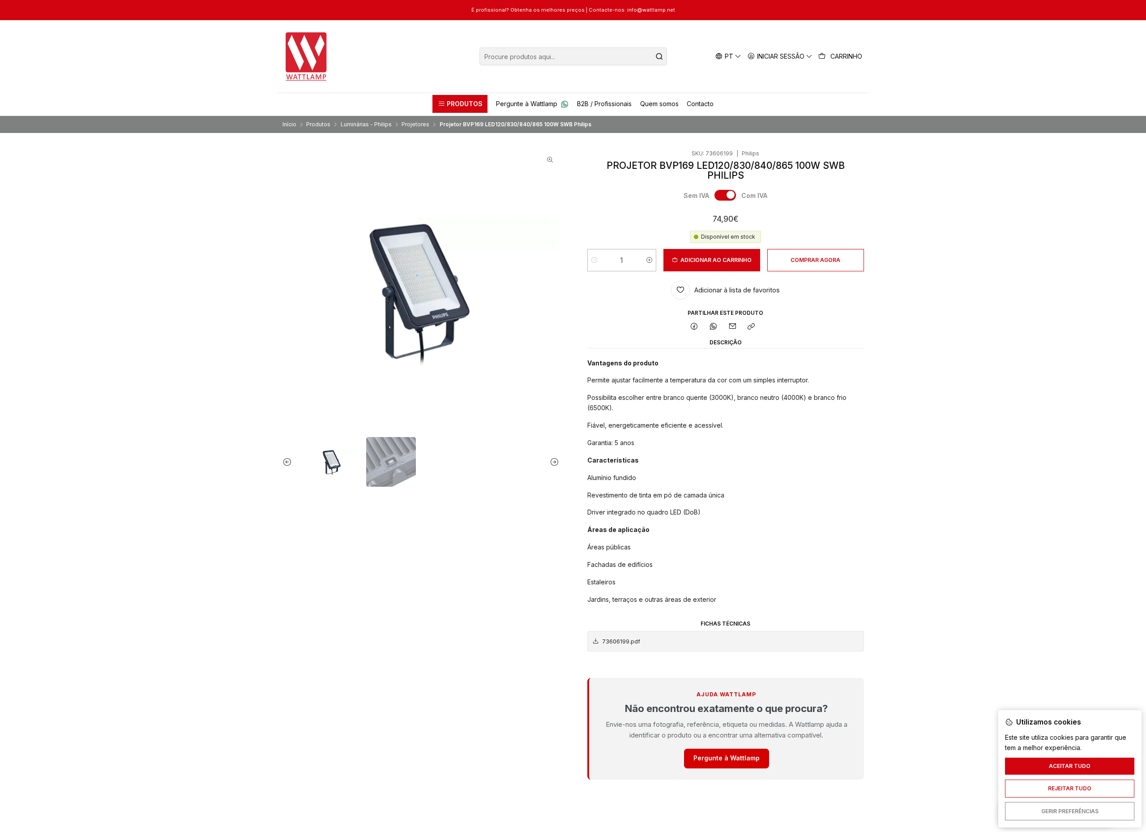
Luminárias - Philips (366, 124)
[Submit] (659, 56)
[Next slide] (552, 462)
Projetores (415, 124)
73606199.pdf (621, 641)
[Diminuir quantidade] (594, 260)
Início (289, 124)
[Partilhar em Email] (732, 327)
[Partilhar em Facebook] (694, 327)
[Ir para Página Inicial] (306, 56)
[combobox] (573, 56)
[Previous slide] (289, 462)
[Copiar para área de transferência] (751, 327)
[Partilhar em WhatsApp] (713, 327)
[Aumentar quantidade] (649, 260)
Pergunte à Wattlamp (726, 758)
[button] (459, 104)
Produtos (318, 124)
